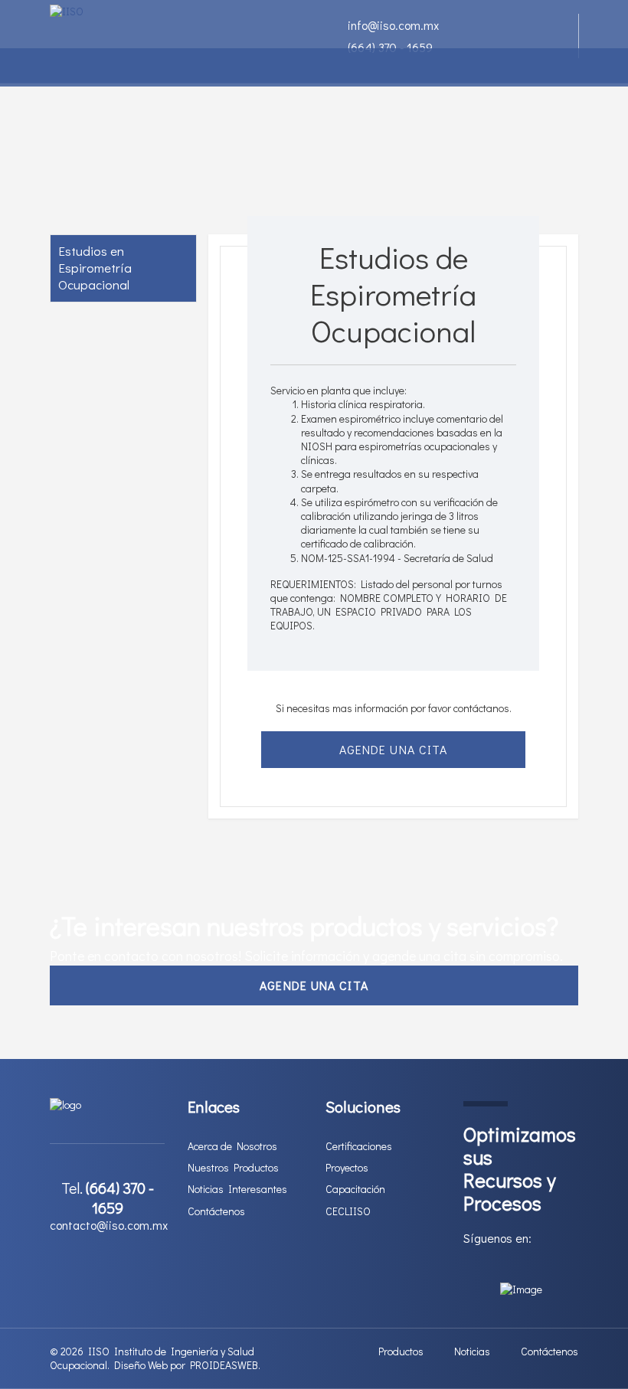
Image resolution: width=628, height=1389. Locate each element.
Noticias (472, 1351)
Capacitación (355, 1189)
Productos (401, 1351)
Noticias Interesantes (237, 1189)
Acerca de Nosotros (232, 1146)
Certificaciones (358, 1146)
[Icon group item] (468, 1266)
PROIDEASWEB (224, 1365)
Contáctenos (216, 1211)
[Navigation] (56, 67)
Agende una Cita (393, 749)
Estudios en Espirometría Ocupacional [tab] (95, 267)
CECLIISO (348, 1211)
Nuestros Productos (233, 1168)
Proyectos (346, 1168)
